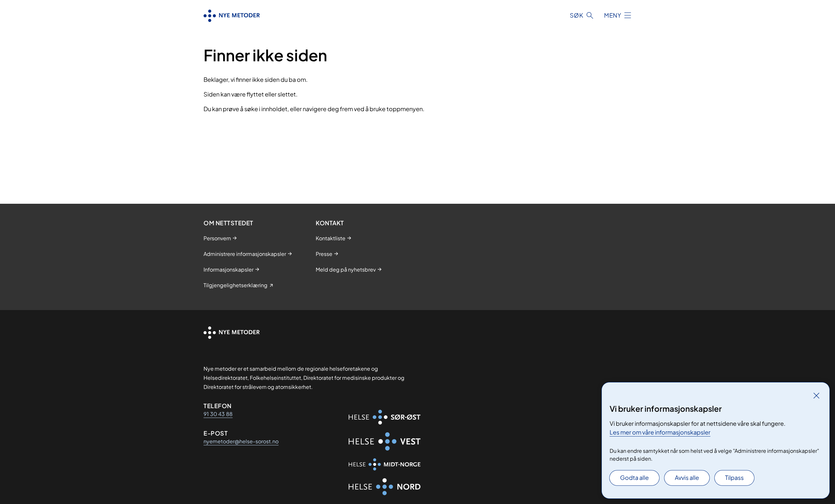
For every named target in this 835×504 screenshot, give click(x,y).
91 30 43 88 (218, 413)
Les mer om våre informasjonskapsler (660, 432)
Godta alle (634, 477)
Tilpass (734, 477)
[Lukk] (816, 395)
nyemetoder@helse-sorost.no (241, 441)
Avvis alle (687, 477)
